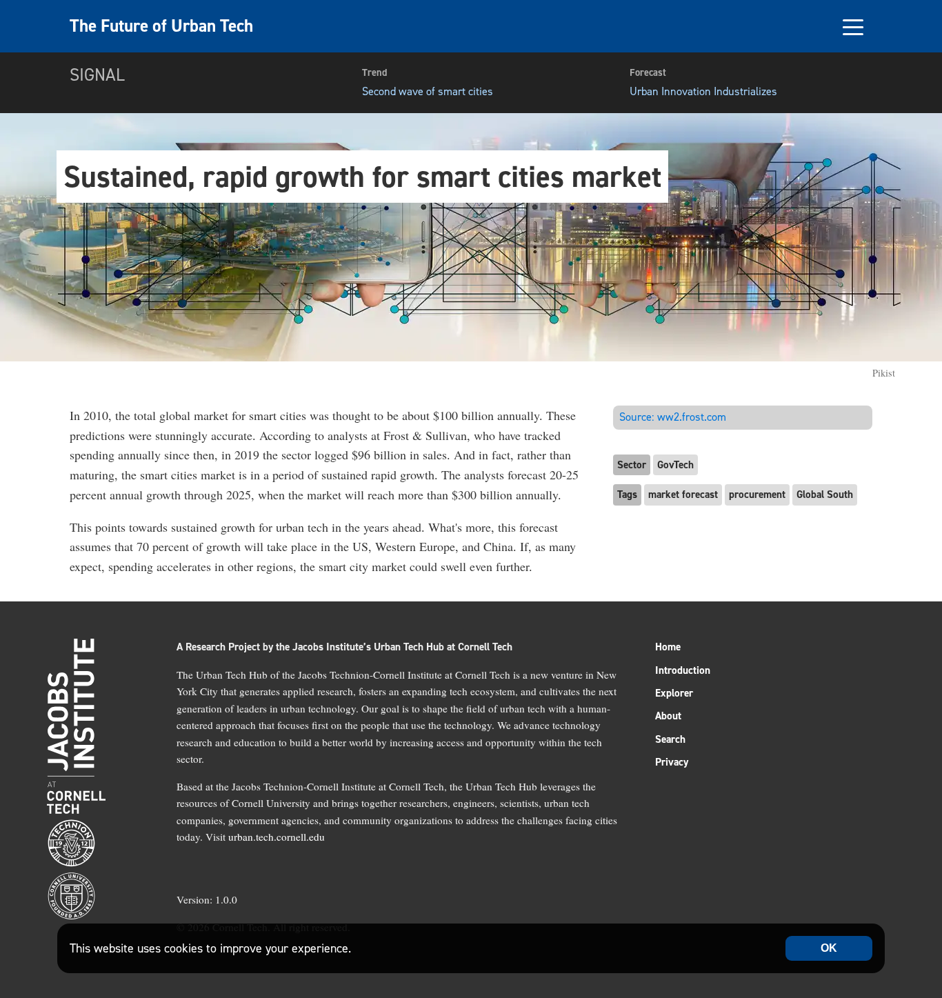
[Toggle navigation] (852, 26)
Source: (672, 417)
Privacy (671, 762)
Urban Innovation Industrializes (703, 91)
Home (668, 647)
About (668, 716)
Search (670, 739)
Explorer (674, 693)
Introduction (682, 670)
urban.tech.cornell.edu (276, 837)
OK (829, 948)
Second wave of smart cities (427, 91)
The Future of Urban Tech (161, 25)
